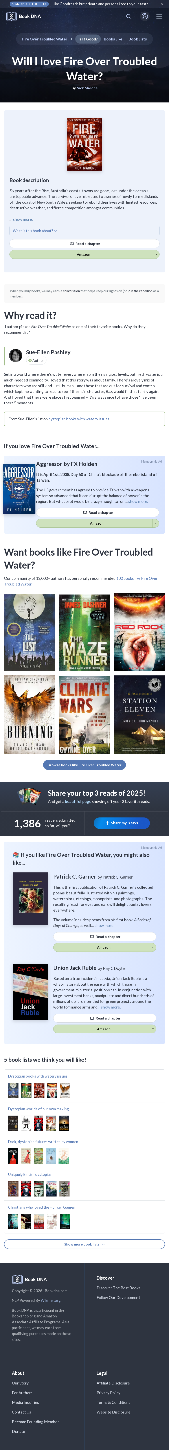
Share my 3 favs (124, 823)
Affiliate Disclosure (113, 1383)
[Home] (26, 16)
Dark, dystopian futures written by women (43, 1141)
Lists (138, 39)
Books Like (113, 39)
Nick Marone (87, 88)
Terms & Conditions (113, 1402)
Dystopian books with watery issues (38, 1076)
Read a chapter (87, 243)
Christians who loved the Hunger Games (41, 1207)
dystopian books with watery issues (78, 418)
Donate (18, 1431)
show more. (23, 219)
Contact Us (21, 1412)
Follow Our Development (118, 1297)
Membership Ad (151, 461)
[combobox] (128, 16)
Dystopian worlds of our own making (38, 1109)
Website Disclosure (114, 1412)
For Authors (22, 1392)
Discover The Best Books (118, 1287)
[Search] (128, 16)
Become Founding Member (35, 1421)
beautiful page (78, 801)
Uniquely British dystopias (29, 1174)
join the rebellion (140, 291)
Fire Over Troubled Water (44, 39)
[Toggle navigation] (159, 16)
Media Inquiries (25, 1402)
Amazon (83, 254)
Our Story (20, 1383)
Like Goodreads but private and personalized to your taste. (101, 4)
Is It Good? (88, 39)
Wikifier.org (51, 1300)
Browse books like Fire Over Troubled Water (84, 765)
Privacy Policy (109, 1392)
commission (71, 291)
